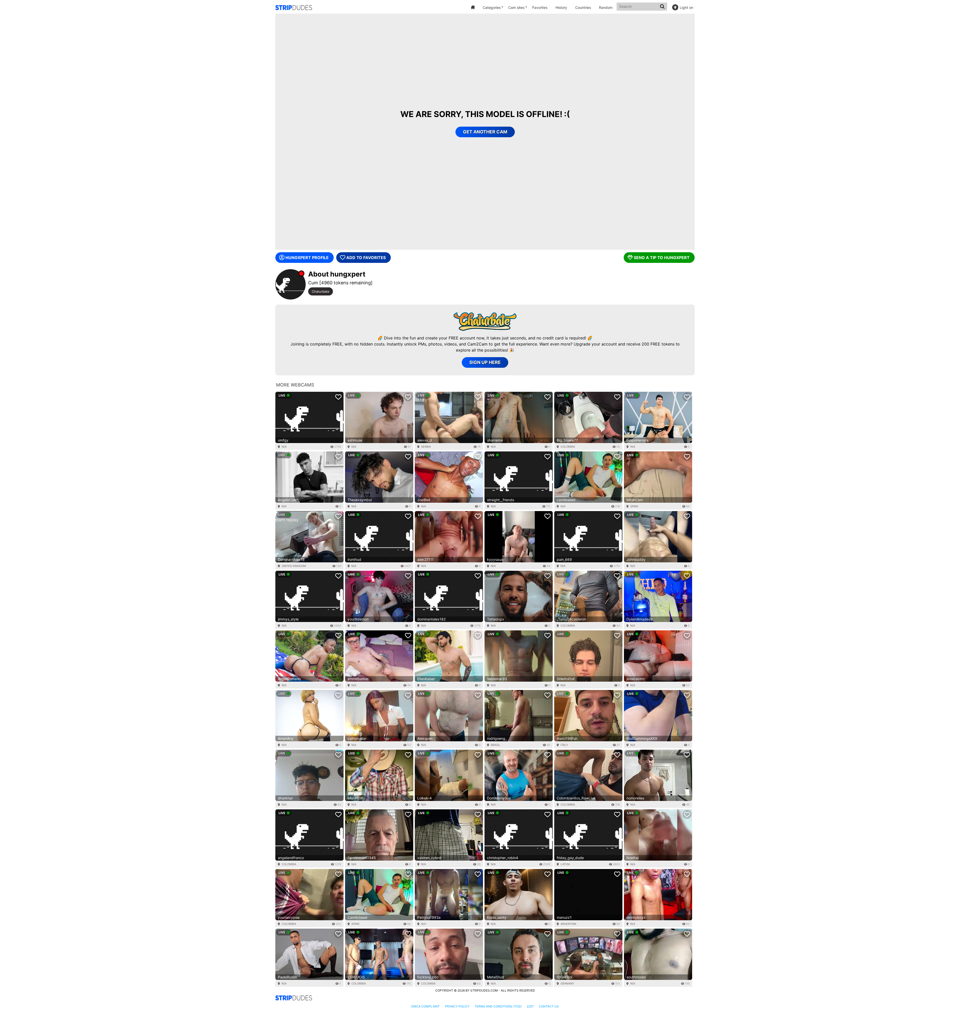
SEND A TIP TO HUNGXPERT (662, 257)
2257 (530, 1006)
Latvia (565, 864)
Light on (686, 7)
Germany (567, 983)
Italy (564, 745)
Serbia (426, 446)
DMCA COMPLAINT (425, 1006)
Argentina (568, 924)
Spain (634, 506)
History (561, 7)
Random (606, 7)
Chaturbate (320, 291)
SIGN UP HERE (485, 362)
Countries (583, 7)
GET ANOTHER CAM (485, 131)
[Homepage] (293, 7)
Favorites (539, 7)
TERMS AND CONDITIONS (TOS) (498, 1006)
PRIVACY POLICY (457, 1006)
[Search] (663, 7)
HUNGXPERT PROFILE (307, 257)
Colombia (568, 446)
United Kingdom (294, 566)
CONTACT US (549, 1006)
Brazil (495, 745)
